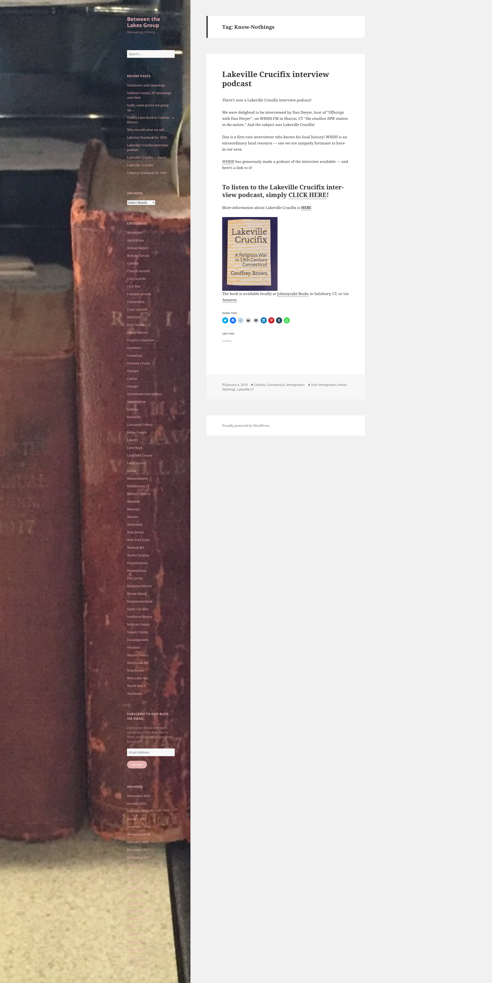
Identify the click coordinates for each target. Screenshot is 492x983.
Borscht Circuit (138, 256)
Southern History (139, 617)
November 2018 (138, 834)
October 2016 (137, 903)
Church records (138, 271)
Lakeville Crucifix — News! (147, 157)
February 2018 (137, 842)
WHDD (228, 161)
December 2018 (138, 827)
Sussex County (137, 632)
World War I (136, 686)
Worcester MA (137, 678)
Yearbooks (134, 693)
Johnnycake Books (293, 293)
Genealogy (134, 355)
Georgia (133, 371)
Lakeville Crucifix (140, 165)
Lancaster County (140, 425)
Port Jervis (135, 578)
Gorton (132, 378)
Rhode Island (136, 594)
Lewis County (137, 432)
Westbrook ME (138, 663)
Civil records (136, 279)
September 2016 (139, 911)
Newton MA (135, 547)
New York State (138, 540)
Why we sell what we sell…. (147, 130)
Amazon (229, 299)
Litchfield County (139, 455)
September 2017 (139, 857)
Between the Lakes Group (143, 22)
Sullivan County (138, 624)
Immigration (136, 401)
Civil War (134, 286)
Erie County (135, 325)
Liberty (132, 440)
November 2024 (138, 796)
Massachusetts (137, 478)
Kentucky (134, 417)
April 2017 (134, 888)
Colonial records (139, 294)
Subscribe (137, 764)
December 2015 (138, 957)
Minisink (133, 501)
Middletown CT (138, 486)
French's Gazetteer (141, 340)
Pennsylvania (137, 571)
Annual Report (138, 248)
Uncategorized (137, 640)
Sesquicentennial (139, 601)
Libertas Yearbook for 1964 (147, 173)
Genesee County (138, 363)
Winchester (135, 670)
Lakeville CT (245, 389)
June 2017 (134, 873)
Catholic (133, 263)
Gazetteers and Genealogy (146, 85)
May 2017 (134, 880)
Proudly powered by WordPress (245, 426)
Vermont (133, 647)
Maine (131, 471)
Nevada (132, 517)
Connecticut (136, 302)
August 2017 (136, 865)
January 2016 (136, 949)
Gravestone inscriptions (144, 394)
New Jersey (135, 532)
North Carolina (138, 555)
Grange (132, 386)
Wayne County (137, 655)
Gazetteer (134, 348)
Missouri (133, 509)
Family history (137, 332)
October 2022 (137, 803)
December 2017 (138, 850)
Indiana (132, 409)
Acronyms (134, 232)
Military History (139, 494)
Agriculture (135, 240)
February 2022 (137, 811)
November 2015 (138, 965)
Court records (137, 309)
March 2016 (135, 942)
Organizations (137, 563)
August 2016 (136, 919)
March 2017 (135, 896)
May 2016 (134, 926)
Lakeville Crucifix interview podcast (275, 78)
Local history (136, 463)
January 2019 (136, 819)
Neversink (134, 524)
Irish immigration (324, 385)
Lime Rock (134, 448)
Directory (134, 317)
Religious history (139, 586)
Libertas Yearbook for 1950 (147, 137)
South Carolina (138, 609)
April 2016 (134, 934)
